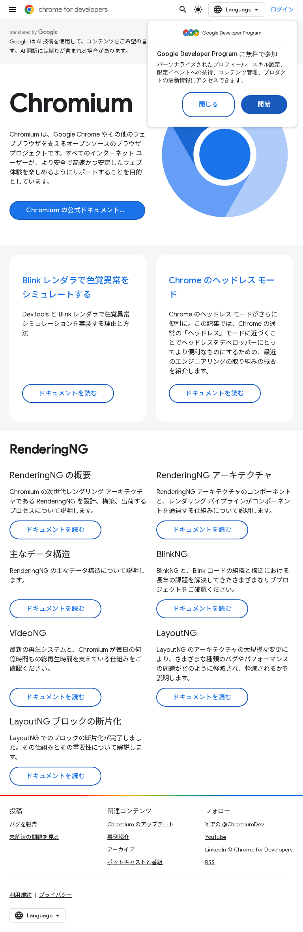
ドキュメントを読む (68, 393)
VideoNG (27, 633)
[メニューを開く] (13, 9)
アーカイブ (121, 849)
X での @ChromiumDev (234, 824)
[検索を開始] (183, 9)
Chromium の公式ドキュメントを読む (85, 210)
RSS (210, 862)
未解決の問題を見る (34, 836)
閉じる (209, 105)
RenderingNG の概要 (50, 475)
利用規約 (20, 895)
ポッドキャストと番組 (135, 862)
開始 (264, 105)
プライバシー (55, 895)
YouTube (215, 836)
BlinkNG (172, 554)
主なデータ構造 (39, 554)
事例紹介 (118, 836)
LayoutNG (176, 633)
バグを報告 (23, 824)
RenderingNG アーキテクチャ (214, 475)
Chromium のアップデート (140, 824)
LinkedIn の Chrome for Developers (248, 849)
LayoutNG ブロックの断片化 (65, 721)
